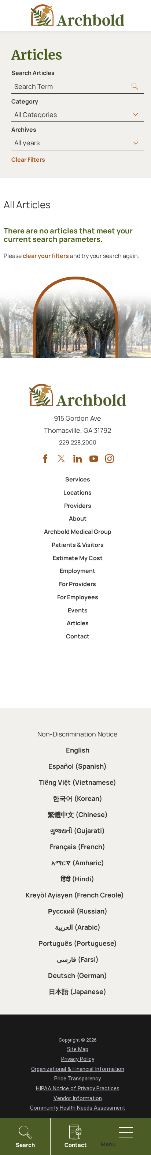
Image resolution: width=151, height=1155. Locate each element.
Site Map (77, 1049)
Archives (23, 129)
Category (24, 101)
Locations (77, 492)
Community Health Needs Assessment (77, 1108)
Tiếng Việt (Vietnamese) (77, 782)
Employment (77, 571)
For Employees (77, 597)
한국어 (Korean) (77, 798)
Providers (77, 506)
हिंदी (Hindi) (77, 878)
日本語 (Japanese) (77, 991)
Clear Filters (28, 159)
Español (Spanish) (77, 766)
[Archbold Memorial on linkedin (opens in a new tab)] (77, 458)
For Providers (77, 584)
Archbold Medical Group (77, 532)
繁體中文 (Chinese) (78, 814)
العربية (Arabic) (77, 927)
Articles (78, 623)
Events (78, 610)
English (77, 750)
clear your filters (46, 256)
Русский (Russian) (77, 911)
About (77, 518)
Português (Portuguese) (77, 943)
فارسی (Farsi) (78, 959)
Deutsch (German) (77, 975)
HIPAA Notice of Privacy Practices (77, 1088)
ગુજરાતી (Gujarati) (77, 830)
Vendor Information (78, 1098)
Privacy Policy (77, 1059)
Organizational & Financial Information (77, 1069)
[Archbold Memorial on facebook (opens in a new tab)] (45, 458)
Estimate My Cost (78, 558)
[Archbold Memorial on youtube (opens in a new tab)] (93, 458)
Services (77, 479)
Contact (77, 636)
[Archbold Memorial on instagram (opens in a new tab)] (109, 458)
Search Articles (33, 73)
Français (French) (77, 846)
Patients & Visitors (78, 545)
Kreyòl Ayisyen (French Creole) (75, 894)
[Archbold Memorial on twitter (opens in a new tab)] (61, 458)
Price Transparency (77, 1078)
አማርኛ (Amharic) (77, 862)
